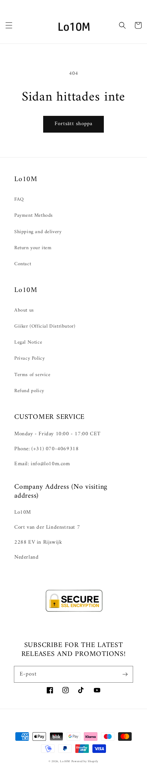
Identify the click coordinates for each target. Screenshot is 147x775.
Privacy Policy (29, 358)
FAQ (19, 199)
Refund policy (29, 390)
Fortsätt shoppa (73, 124)
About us (24, 310)
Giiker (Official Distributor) (44, 326)
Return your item (33, 247)
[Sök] (122, 25)
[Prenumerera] (125, 674)
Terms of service (32, 374)
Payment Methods (33, 215)
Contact (22, 264)
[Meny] (9, 25)
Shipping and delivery (38, 231)
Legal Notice (28, 342)
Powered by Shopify (85, 761)
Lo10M (65, 761)
